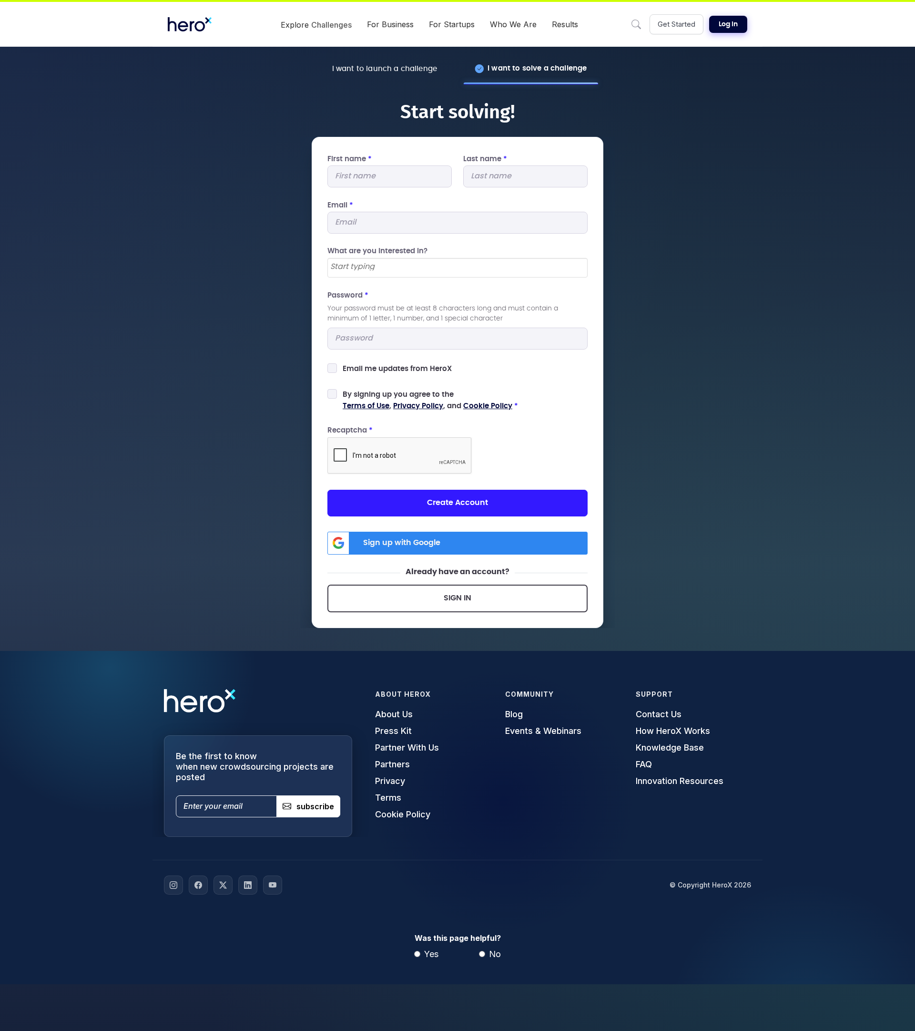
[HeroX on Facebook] (198, 885)
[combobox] (457, 268)
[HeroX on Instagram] (173, 885)
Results (565, 24)
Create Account (457, 502)
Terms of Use (366, 406)
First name (349, 159)
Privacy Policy (418, 406)
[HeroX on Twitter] (223, 885)
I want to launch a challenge (384, 68)
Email (340, 205)
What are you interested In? (377, 251)
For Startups (452, 24)
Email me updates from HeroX (397, 368)
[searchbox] (457, 267)
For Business (390, 24)
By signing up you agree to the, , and (430, 400)
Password (347, 295)
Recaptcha (350, 430)
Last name (485, 159)
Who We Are (513, 24)
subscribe (315, 806)
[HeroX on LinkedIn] (247, 885)
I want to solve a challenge (537, 68)
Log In (728, 24)
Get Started (676, 24)
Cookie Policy (487, 406)
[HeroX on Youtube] (272, 885)
